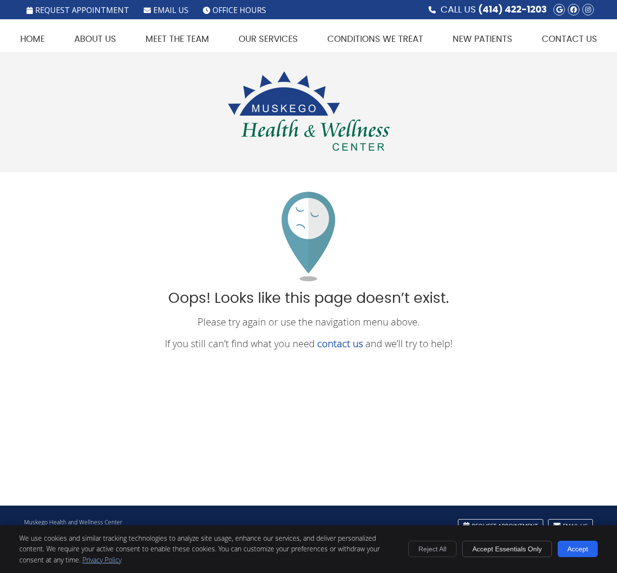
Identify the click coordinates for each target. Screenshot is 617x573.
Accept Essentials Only (507, 549)
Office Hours (239, 10)
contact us (340, 343)
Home (32, 39)
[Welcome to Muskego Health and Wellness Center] (308, 147)
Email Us (170, 10)
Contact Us (569, 39)
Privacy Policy (101, 559)
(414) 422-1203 (512, 9)
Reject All (432, 549)
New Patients (482, 39)
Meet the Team (177, 39)
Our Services (268, 39)
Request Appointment (82, 10)
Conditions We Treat (375, 39)
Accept (577, 549)
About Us (95, 39)
